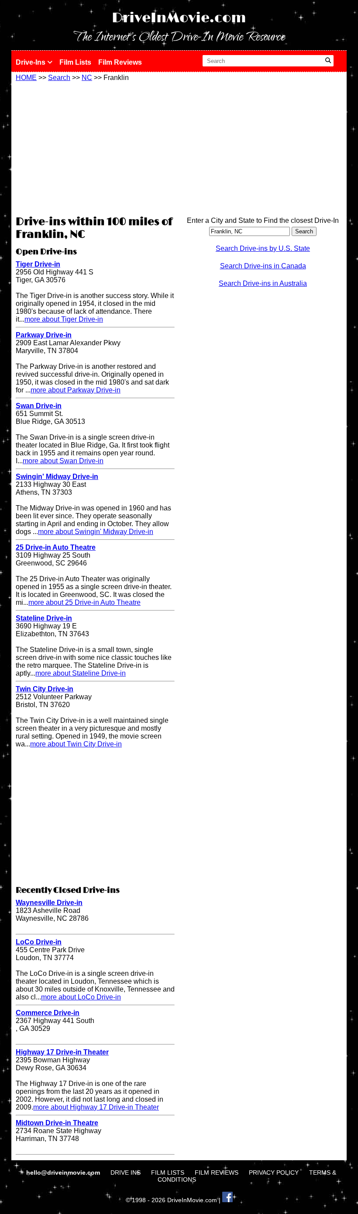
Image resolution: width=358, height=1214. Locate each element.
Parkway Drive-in (44, 335)
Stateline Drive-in (44, 618)
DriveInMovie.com (179, 18)
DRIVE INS (125, 1172)
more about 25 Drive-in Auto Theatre (84, 602)
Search (59, 77)
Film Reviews (120, 62)
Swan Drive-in (39, 405)
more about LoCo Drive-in (81, 997)
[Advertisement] (95, 147)
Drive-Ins (31, 62)
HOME (26, 77)
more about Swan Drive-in (63, 461)
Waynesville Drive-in (49, 902)
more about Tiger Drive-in (63, 319)
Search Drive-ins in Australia (263, 283)
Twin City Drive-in (44, 689)
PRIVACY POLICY (274, 1172)
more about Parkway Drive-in (75, 390)
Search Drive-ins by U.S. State (263, 248)
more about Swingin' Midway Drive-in (95, 531)
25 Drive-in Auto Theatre (56, 547)
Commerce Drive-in (47, 1012)
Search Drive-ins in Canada (263, 266)
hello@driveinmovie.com (64, 1172)
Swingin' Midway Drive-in (57, 476)
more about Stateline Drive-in (80, 673)
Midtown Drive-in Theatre (57, 1123)
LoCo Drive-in (39, 942)
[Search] (328, 60)
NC (87, 77)
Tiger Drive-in (38, 264)
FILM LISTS (167, 1172)
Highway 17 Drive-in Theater (62, 1052)
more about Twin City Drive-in (76, 744)
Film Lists (75, 62)
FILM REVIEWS (216, 1172)
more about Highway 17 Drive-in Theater (96, 1107)
